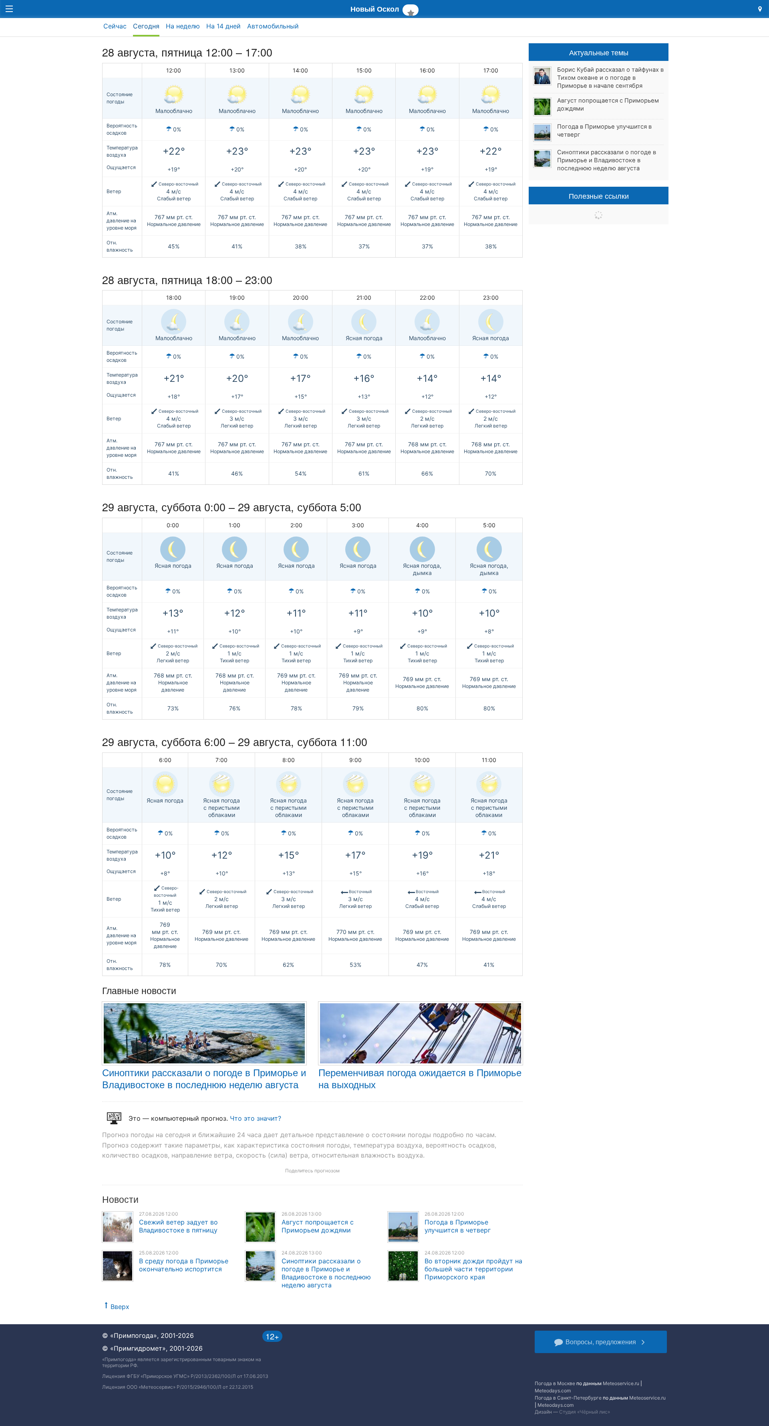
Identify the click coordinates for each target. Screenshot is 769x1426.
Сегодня (146, 26)
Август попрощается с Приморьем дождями (318, 1226)
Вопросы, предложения (601, 1341)
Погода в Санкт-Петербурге (568, 1398)
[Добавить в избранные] (410, 10)
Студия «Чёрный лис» (584, 1412)
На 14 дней (223, 26)
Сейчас (115, 26)
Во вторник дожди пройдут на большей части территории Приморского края (473, 1269)
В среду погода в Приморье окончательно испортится (183, 1265)
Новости (120, 1199)
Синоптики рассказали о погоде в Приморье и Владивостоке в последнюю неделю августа (204, 1078)
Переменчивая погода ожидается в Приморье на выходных (419, 1078)
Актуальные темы (598, 52)
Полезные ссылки (599, 195)
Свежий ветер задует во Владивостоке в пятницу (178, 1226)
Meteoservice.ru (621, 1383)
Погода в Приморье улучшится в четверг (458, 1226)
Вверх (120, 1307)
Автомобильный (273, 26)
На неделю (183, 26)
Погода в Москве (555, 1383)
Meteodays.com (553, 1391)
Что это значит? (255, 1118)
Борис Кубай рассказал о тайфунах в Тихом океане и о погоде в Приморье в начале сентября (610, 77)
